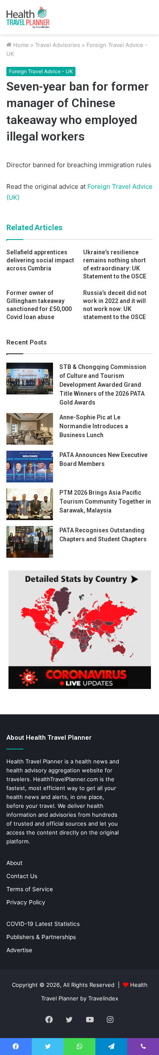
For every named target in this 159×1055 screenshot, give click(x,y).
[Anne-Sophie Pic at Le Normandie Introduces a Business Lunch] (29, 429)
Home (20, 44)
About (14, 862)
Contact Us (21, 876)
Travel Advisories (57, 44)
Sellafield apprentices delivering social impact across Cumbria (40, 260)
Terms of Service (29, 889)
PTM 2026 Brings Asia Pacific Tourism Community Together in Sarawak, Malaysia (105, 501)
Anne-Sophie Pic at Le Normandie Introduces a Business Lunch (93, 426)
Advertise (19, 950)
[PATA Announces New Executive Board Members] (29, 466)
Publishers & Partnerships (41, 937)
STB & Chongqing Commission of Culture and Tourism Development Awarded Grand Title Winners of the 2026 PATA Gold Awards (102, 385)
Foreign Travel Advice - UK (41, 71)
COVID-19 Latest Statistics (43, 923)
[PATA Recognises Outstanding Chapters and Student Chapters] (29, 542)
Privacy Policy (25, 902)
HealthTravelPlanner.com (65, 779)
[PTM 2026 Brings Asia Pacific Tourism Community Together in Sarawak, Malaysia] (29, 504)
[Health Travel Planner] (40, 17)
